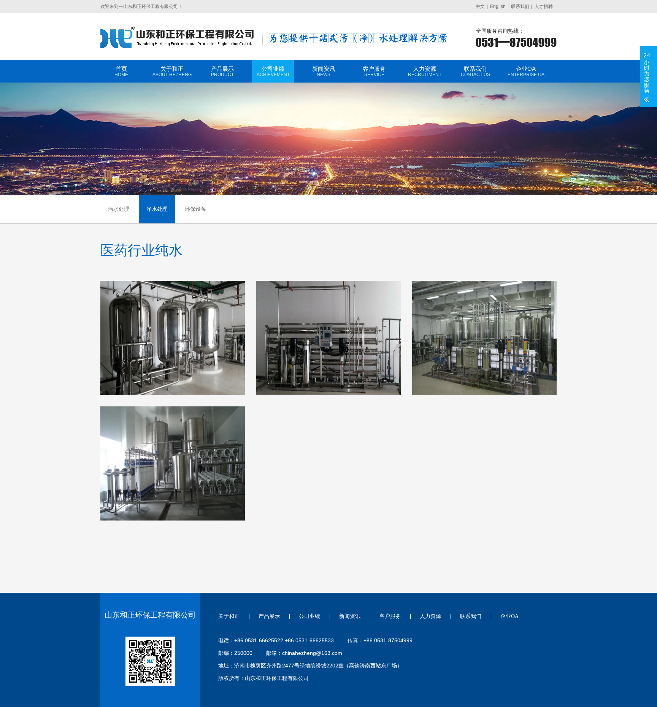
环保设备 (195, 209)
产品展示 (222, 71)
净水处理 (157, 209)
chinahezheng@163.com (312, 653)
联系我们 (520, 6)
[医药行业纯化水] (172, 338)
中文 (480, 6)
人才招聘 (544, 6)
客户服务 (374, 71)
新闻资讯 (323, 71)
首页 (121, 71)
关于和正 (172, 71)
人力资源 (424, 71)
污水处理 (118, 209)
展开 (647, 76)
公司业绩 (273, 71)
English (498, 6)
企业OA (526, 71)
